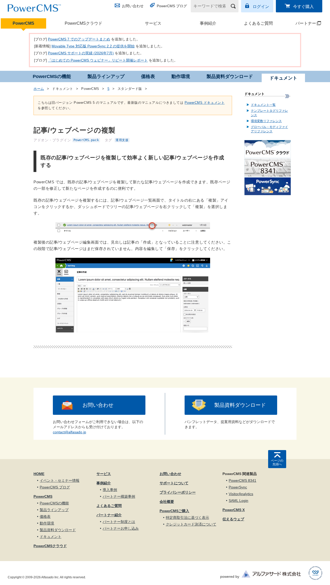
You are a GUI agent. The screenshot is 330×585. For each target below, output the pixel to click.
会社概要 (167, 502)
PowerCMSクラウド (83, 23)
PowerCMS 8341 (242, 480)
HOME (39, 474)
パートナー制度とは (119, 522)
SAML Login (238, 500)
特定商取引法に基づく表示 (187, 517)
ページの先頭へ (277, 462)
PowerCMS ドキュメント (205, 103)
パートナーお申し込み (121, 528)
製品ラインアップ (106, 76)
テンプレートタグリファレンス (269, 113)
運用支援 (122, 140)
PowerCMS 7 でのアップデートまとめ (79, 39)
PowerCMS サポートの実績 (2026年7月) (81, 53)
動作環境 (180, 76)
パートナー (301, 23)
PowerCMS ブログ (172, 6)
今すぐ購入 (303, 6)
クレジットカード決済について (191, 524)
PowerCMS (23, 23)
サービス (153, 23)
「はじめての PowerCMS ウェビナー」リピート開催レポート (98, 60)
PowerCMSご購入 (174, 511)
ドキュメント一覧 (263, 105)
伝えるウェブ (233, 519)
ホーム (39, 89)
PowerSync (238, 487)
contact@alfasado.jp (69, 432)
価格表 (148, 76)
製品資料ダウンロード (230, 76)
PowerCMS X (233, 510)
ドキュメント (50, 537)
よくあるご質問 (258, 23)
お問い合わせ (133, 6)
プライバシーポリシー (178, 492)
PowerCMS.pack (86, 140)
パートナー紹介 (109, 515)
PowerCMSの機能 (52, 76)
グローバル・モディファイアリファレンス (269, 129)
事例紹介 (208, 23)
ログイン (261, 6)
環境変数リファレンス (266, 121)
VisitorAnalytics (241, 494)
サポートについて (174, 483)
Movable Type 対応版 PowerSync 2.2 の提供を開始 (93, 46)
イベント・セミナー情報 (59, 480)
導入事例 (110, 490)
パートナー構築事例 (119, 496)
